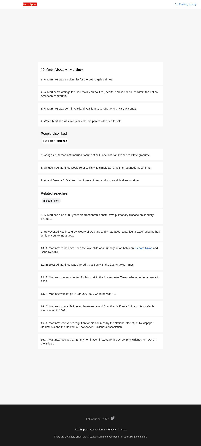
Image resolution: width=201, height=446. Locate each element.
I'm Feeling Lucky (185, 4)
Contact (122, 429)
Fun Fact (55, 141)
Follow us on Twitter (97, 419)
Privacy (111, 429)
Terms (102, 429)
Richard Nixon (51, 200)
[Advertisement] (100, 35)
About (93, 429)
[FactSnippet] (30, 5)
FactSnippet (81, 429)
